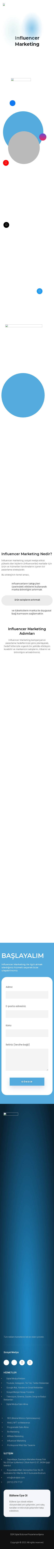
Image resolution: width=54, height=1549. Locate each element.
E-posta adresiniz (16, 1006)
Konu (8, 1025)
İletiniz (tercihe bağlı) (18, 1044)
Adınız (9, 986)
